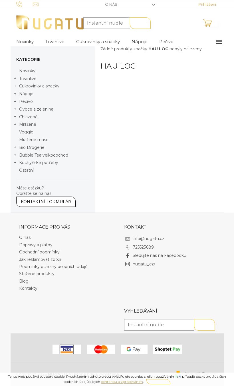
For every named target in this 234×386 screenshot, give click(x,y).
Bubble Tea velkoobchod (43, 155)
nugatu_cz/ (144, 264)
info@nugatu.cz (148, 238)
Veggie (26, 132)
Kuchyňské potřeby (38, 162)
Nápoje (26, 93)
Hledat (140, 23)
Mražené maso (34, 139)
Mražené (27, 124)
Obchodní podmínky (39, 252)
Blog (24, 281)
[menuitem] (25, 41)
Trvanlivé (28, 78)
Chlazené (28, 116)
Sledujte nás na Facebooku (159, 255)
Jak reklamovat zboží (40, 259)
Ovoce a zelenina (36, 109)
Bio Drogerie (32, 147)
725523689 (143, 247)
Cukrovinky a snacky (39, 86)
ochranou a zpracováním (122, 381)
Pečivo (26, 101)
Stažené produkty (37, 273)
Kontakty (28, 288)
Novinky (27, 70)
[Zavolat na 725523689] (24, 4)
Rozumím (158, 381)
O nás (111, 4)
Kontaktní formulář (46, 201)
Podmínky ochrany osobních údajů (53, 266)
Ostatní (26, 170)
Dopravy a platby (36, 244)
